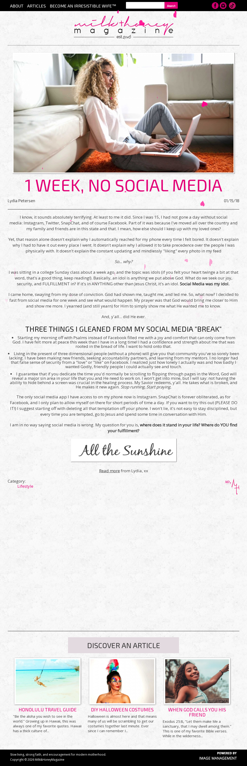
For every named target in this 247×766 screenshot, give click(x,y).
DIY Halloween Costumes (122, 709)
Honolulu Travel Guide (48, 709)
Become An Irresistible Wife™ (83, 5)
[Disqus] (123, 554)
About (16, 5)
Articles (36, 5)
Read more (109, 470)
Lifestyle (25, 486)
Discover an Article (123, 645)
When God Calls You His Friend (197, 712)
